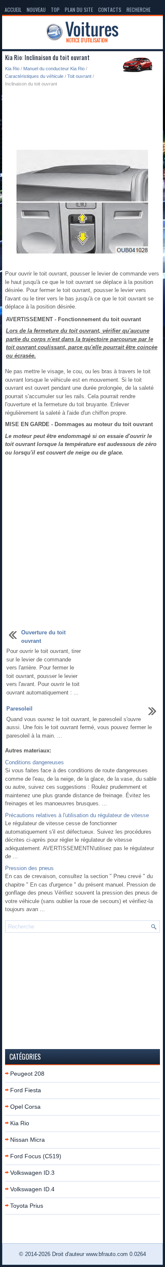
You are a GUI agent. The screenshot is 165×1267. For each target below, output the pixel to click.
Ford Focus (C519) (35, 1156)
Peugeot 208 (27, 1073)
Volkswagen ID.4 (32, 1189)
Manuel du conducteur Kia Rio (54, 68)
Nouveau (36, 9)
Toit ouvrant (79, 76)
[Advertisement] (82, 117)
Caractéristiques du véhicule (34, 76)
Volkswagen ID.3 (32, 1172)
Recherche (138, 9)
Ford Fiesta (25, 1090)
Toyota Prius (26, 1205)
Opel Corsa (25, 1106)
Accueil (13, 9)
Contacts (109, 9)
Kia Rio (12, 68)
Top (55, 9)
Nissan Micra (27, 1139)
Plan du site (79, 9)
